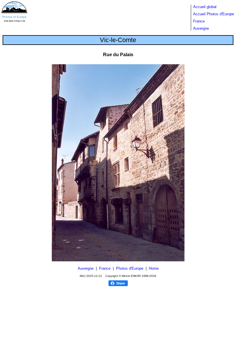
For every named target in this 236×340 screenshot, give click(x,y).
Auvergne (201, 28)
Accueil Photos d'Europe (213, 14)
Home (154, 268)
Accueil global (204, 7)
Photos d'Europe (129, 268)
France (199, 21)
